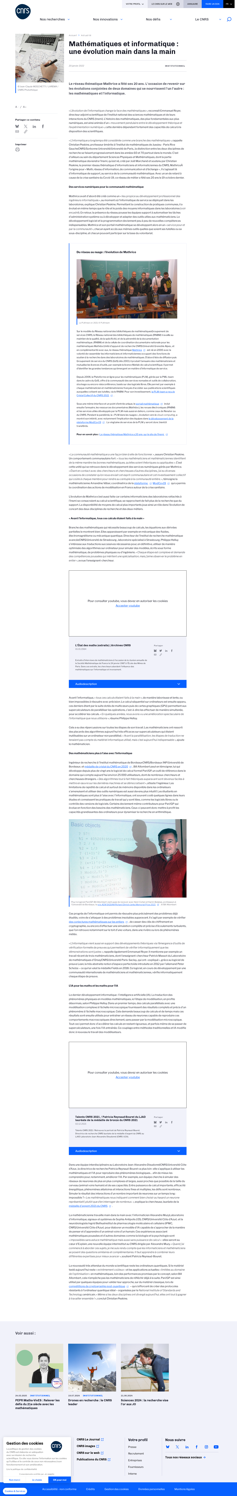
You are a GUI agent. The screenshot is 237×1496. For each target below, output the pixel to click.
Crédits (90, 1489)
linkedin (187, 1447)
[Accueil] (25, 11)
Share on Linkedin (34, 126)
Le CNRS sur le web (162, 4)
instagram (206, 1447)
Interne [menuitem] (132, 1473)
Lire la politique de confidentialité (21, 1469)
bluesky (167, 1447)
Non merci (14, 1479)
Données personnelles (151, 1489)
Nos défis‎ (153, 19)
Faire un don (212, 4)
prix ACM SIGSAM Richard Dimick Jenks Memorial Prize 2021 (127, 904)
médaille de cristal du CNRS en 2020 (106, 766)
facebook (196, 1447)
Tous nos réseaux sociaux (178, 1457)
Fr (227, 4)
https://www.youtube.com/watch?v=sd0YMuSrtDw (160, 1126)
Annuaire (192, 4)
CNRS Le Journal (88, 1439)
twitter (177, 1447)
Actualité (86, 35)
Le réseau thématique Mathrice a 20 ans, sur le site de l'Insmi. (131, 434)
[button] (15, 1491)
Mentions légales (184, 1489)
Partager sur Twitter (25, 126)
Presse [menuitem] (132, 1447)
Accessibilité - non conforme (59, 1489)
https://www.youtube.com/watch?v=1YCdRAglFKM (160, 654)
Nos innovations (105, 19)
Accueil (73, 35)
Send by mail (17, 131)
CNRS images (86, 1446)
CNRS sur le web (88, 1453)
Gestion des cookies (116, 1489)
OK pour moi (59, 1479)
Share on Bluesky (17, 126)
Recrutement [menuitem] (136, 1453)
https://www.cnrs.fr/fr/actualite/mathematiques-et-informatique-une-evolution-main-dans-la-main (25, 131)
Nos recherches (52, 19)
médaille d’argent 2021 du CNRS (88, 1205)
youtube (216, 1447)
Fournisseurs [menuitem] (135, 1466)
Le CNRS (202, 19)
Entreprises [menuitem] (135, 1460)
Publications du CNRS (92, 1459)
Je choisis (37, 1479)
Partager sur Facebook (43, 126)
